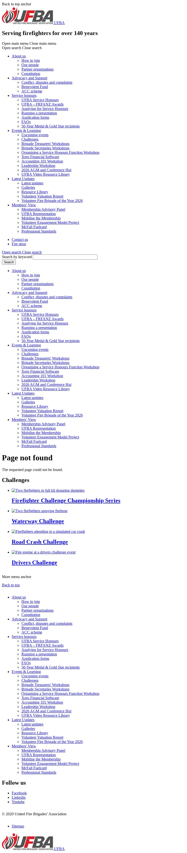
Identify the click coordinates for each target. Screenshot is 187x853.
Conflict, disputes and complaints (46, 82)
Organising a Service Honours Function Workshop (60, 152)
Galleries (28, 187)
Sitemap (18, 826)
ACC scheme (31, 91)
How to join (30, 60)
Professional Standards (38, 231)
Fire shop (19, 244)
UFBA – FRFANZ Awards (42, 104)
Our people (30, 65)
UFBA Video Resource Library (45, 174)
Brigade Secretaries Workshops (45, 148)
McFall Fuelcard (34, 227)
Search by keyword (17, 257)
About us (19, 56)
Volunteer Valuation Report (42, 196)
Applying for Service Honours (44, 109)
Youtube (18, 802)
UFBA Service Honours (40, 100)
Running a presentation (39, 113)
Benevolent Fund (34, 87)
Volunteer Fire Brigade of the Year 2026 (52, 201)
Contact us (20, 239)
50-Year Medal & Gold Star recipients (50, 126)
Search (9, 262)
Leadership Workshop (38, 165)
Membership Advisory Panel (43, 209)
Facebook (19, 793)
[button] (22, 252)
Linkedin (19, 797)
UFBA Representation (38, 214)
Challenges (29, 139)
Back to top (11, 585)
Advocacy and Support (29, 78)
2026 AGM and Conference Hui (46, 170)
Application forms (35, 117)
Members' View (24, 205)
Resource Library (34, 192)
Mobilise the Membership (41, 218)
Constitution (30, 74)
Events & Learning (26, 130)
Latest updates (32, 183)
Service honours (24, 95)
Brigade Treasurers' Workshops (45, 144)
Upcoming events (34, 135)
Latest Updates (23, 179)
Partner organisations (37, 69)
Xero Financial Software (40, 157)
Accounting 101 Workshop (42, 161)
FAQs (26, 122)
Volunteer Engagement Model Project (50, 222)
